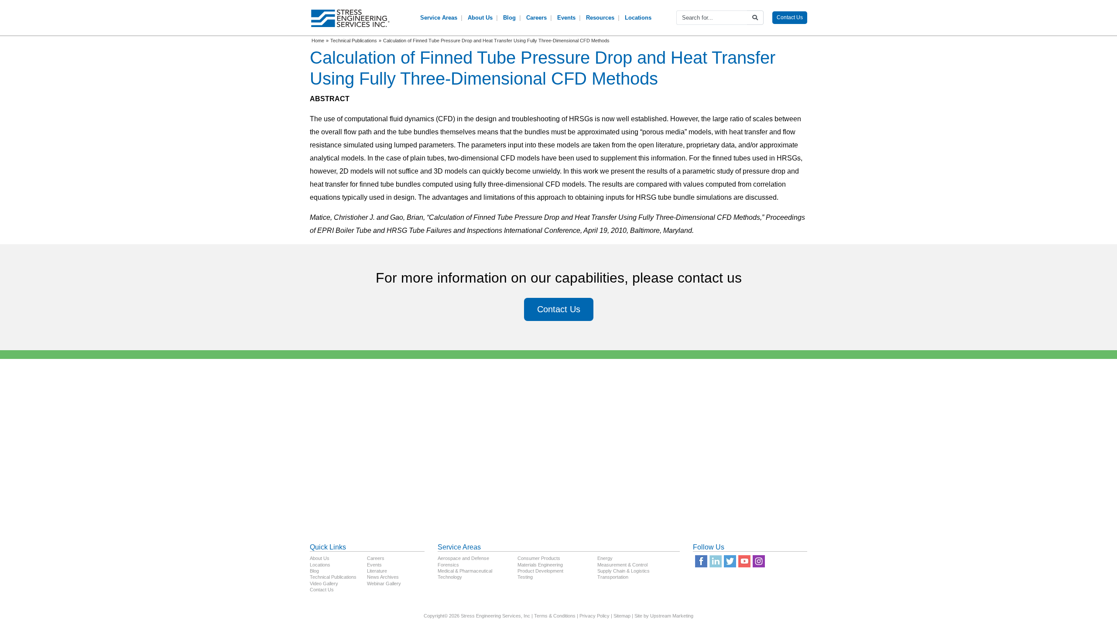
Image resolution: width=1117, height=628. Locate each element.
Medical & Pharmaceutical (465, 570)
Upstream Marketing (671, 615)
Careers (536, 17)
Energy (605, 558)
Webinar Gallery (384, 583)
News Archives (383, 577)
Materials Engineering (540, 564)
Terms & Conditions (555, 615)
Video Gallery (324, 583)
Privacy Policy (594, 615)
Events (566, 17)
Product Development (540, 570)
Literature (377, 570)
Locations (638, 17)
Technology (450, 577)
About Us (480, 17)
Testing (525, 577)
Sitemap (621, 615)
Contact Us (790, 17)
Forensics (448, 564)
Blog (509, 17)
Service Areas (438, 17)
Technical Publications (333, 577)
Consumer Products (538, 558)
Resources (600, 17)
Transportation (612, 577)
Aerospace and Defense (463, 558)
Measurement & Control (622, 564)
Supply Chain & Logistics (623, 570)
